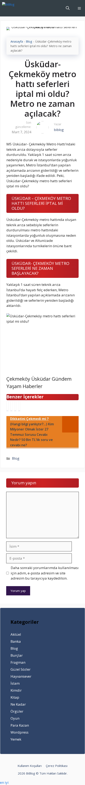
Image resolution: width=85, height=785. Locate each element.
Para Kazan (20, 725)
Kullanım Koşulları (30, 766)
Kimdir (16, 690)
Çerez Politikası (56, 766)
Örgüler (17, 711)
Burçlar (17, 655)
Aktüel (16, 634)
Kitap (15, 697)
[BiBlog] (14, 8)
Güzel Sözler (21, 669)
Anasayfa (17, 41)
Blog (29, 41)
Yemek (16, 739)
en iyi (4, 782)
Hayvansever (21, 676)
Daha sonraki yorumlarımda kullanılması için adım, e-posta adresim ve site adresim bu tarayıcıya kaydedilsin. (45, 573)
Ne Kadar (18, 704)
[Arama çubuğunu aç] (68, 8)
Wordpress (19, 732)
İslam (15, 683)
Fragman (18, 662)
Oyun (15, 718)
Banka (16, 641)
